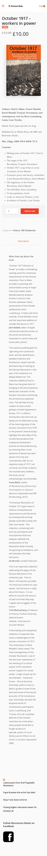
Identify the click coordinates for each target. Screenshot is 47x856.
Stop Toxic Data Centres (15, 799)
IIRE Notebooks (28, 230)
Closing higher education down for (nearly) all (20, 809)
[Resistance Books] (15, 6)
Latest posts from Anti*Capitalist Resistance (18, 784)
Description (23, 241)
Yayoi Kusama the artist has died (19, 792)
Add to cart (29, 211)
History (16, 230)
